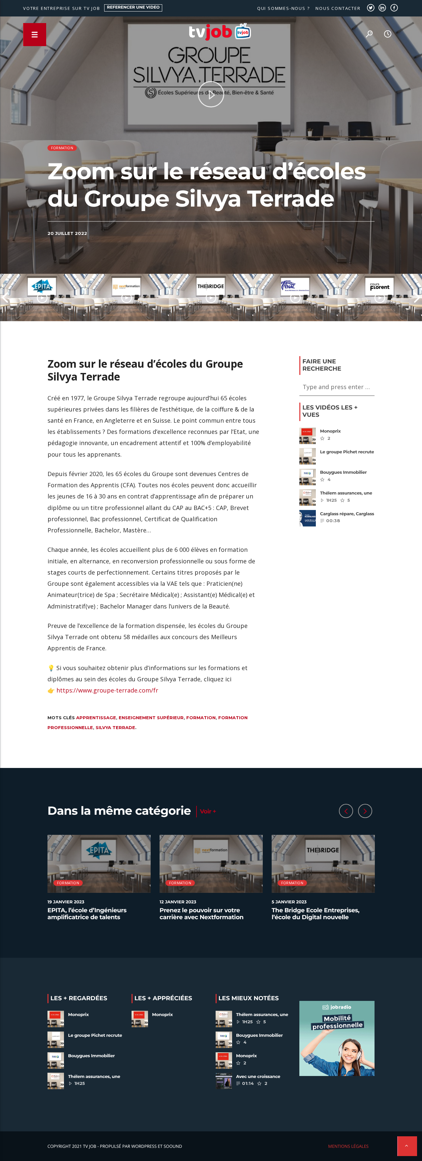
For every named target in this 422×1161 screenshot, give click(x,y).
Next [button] (417, 297)
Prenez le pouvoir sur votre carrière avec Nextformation (202, 914)
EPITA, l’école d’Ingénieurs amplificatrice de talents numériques (87, 917)
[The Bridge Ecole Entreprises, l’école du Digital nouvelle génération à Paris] (211, 297)
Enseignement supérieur (151, 717)
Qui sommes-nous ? (283, 8)
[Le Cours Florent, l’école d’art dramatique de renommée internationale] (380, 297)
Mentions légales (348, 1146)
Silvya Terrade (115, 727)
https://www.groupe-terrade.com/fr (107, 690)
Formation (62, 147)
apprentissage (96, 717)
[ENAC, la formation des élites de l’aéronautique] (295, 297)
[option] (42, 297)
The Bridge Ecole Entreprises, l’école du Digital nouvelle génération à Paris (315, 917)
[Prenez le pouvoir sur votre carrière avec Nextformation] (126, 297)
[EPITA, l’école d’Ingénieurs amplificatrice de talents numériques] (42, 297)
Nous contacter (338, 8)
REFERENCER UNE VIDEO (133, 7)
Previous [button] (5, 297)
